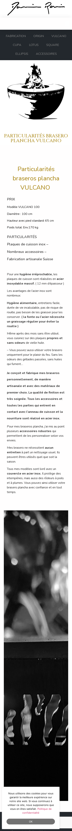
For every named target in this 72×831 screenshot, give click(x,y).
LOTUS (34, 45)
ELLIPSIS (21, 54)
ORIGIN (38, 36)
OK (31, 821)
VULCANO (58, 36)
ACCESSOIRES (46, 54)
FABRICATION (16, 36)
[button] (67, 23)
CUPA (17, 45)
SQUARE (52, 45)
